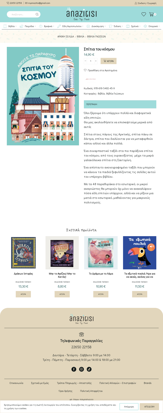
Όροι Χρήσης (65, 390)
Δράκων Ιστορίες (23, 273)
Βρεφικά (48, 26)
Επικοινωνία (16, 383)
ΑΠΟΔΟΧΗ (149, 406)
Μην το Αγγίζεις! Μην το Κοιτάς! (62, 275)
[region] (81, 406)
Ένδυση (117, 26)
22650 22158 (81, 347)
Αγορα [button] (23, 294)
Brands (148, 383)
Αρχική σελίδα (65, 36)
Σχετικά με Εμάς (40, 383)
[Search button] (37, 14)
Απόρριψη (129, 406)
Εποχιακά (153, 26)
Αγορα (110, 61)
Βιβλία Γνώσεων (96, 36)
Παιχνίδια (29, 26)
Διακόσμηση (98, 26)
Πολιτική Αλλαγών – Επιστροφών (117, 383)
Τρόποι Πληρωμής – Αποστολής (74, 383)
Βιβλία (11, 26)
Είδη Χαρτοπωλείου (71, 26)
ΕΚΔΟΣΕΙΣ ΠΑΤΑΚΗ (23, 282)
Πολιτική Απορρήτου (91, 390)
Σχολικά (134, 26)
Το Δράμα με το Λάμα (101, 273)
